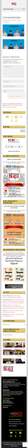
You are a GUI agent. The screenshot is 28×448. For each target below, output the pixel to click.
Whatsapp (5, 407)
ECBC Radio (6, 390)
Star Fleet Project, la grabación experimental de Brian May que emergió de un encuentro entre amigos (13, 301)
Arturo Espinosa (9, 20)
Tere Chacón (6, 400)
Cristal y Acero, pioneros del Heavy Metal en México (12, 296)
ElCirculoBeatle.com (9, 381)
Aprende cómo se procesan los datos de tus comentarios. (13, 106)
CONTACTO (13, 444)
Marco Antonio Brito (8, 403)
